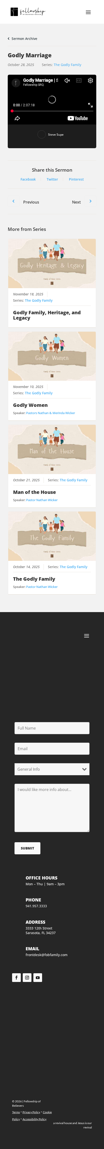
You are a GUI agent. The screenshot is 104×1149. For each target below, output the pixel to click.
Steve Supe (56, 134)
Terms (16, 1112)
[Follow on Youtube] (37, 977)
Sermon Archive (24, 38)
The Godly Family (67, 64)
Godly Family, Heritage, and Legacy (47, 315)
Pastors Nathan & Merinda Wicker (50, 413)
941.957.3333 (36, 906)
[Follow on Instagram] (27, 977)
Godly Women (30, 405)
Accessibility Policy (34, 1119)
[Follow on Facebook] (16, 977)
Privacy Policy (31, 1112)
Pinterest (76, 179)
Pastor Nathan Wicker (42, 500)
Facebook (28, 179)
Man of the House (34, 492)
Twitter (52, 179)
